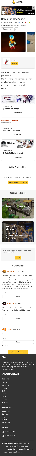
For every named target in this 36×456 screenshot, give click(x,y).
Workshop (5, 385)
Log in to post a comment (18, 352)
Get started (5, 414)
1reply (6, 322)
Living (4, 397)
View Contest (18, 113)
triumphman (11, 271)
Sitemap (5, 420)
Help (3, 417)
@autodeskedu (10, 436)
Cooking (4, 394)
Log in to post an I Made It (18, 182)
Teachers (5, 402)
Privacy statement (10, 446)
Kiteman (9, 329)
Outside (4, 399)
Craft (10, 23)
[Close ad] (33, 8)
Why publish (6, 411)
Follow (14, 63)
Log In (18, 258)
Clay (15, 23)
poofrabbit (10, 303)
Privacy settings (22, 446)
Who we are (6, 422)
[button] (2, 2)
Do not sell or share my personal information (18, 449)
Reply (18, 296)
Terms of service (23, 443)
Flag (6, 292)
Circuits (4, 383)
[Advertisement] (18, 10)
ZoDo (5, 23)
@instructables (10, 432)
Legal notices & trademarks (13, 452)
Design (4, 388)
